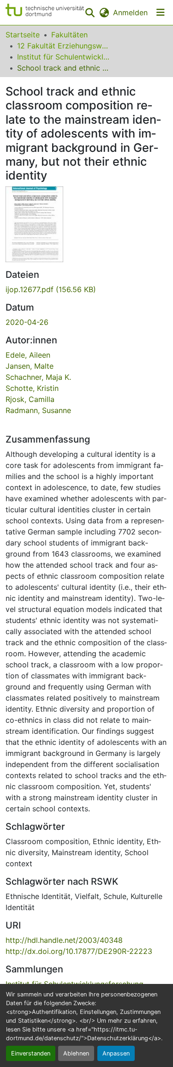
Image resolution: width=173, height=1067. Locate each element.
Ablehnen (76, 1053)
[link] (86, 289)
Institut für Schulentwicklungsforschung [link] (63, 56)
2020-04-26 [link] (27, 322)
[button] (45, 12)
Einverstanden (30, 1053)
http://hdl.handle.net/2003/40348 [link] (64, 940)
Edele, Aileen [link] (28, 355)
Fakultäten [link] (69, 34)
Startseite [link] (23, 34)
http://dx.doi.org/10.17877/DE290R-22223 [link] (79, 951)
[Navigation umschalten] (160, 12)
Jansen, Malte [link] (30, 366)
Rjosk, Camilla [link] (30, 399)
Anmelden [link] (130, 12)
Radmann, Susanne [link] (38, 410)
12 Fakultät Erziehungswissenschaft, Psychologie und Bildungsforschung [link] (63, 45)
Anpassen (116, 1053)
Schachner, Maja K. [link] (38, 377)
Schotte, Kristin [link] (32, 388)
